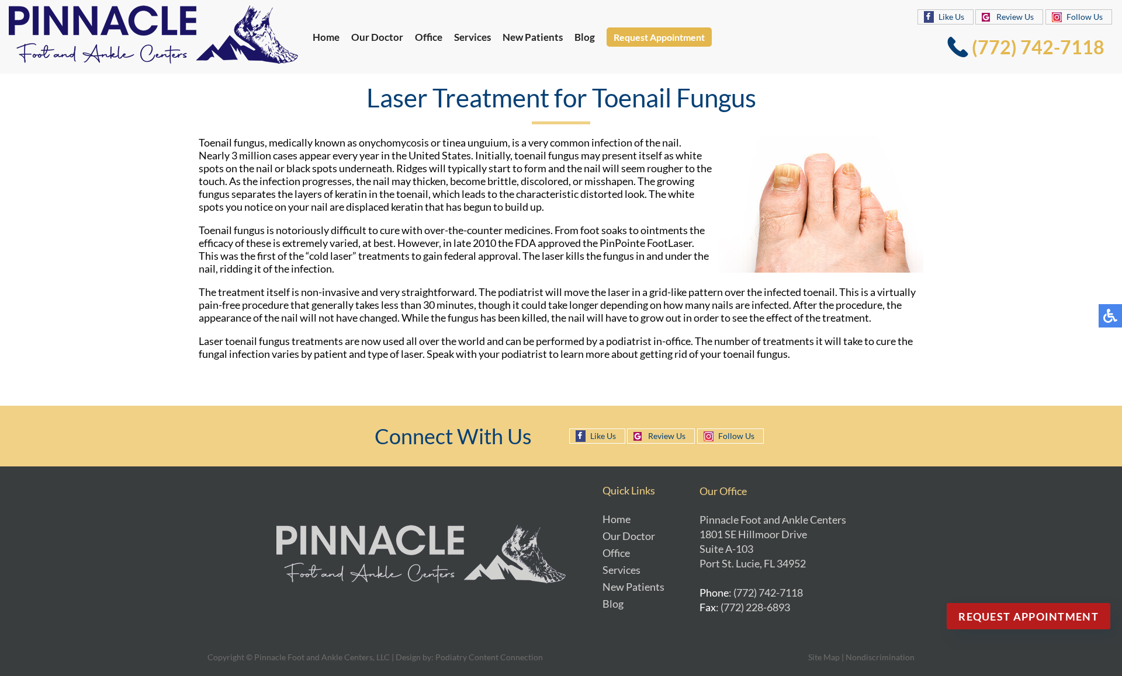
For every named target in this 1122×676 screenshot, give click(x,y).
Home (326, 37)
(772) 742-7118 (1038, 47)
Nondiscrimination (880, 657)
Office (428, 37)
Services (472, 37)
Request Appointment (659, 37)
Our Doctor (377, 37)
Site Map (824, 657)
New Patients (533, 37)
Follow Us (1084, 17)
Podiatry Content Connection (489, 657)
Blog (584, 37)
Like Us (951, 17)
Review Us (1015, 17)
